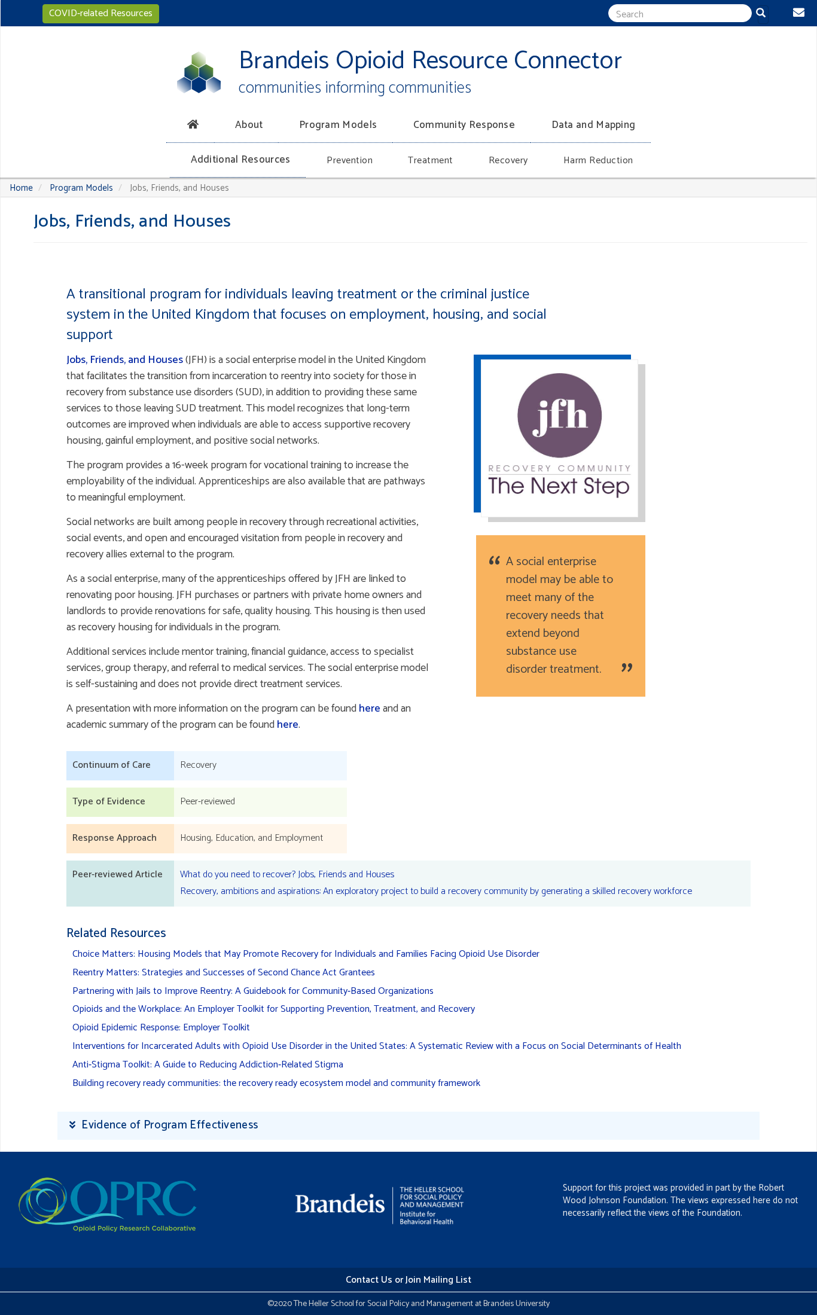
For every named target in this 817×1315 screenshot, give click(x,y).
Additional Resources (241, 159)
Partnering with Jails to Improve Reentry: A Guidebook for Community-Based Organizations (253, 991)
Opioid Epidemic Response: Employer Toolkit (161, 1028)
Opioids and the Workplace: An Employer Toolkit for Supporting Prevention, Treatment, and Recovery (273, 1009)
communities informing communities (355, 88)
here (369, 709)
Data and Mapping (593, 125)
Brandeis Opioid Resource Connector (430, 61)
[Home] (199, 72)
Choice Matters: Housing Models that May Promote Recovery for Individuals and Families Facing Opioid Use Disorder (305, 954)
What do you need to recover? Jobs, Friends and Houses (287, 875)
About (249, 125)
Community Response (464, 125)
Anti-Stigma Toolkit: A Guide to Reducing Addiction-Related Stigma (207, 1065)
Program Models (338, 125)
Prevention (350, 160)
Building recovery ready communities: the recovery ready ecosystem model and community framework (276, 1083)
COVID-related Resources (101, 13)
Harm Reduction (598, 160)
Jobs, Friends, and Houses (124, 360)
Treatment (430, 160)
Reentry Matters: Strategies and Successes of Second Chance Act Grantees (223, 973)
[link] (408, 1126)
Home (21, 188)
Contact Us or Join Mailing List (408, 1280)
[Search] (763, 14)
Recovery (508, 160)
